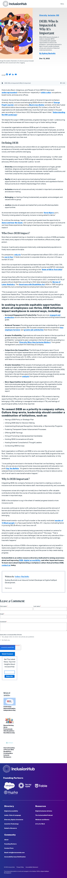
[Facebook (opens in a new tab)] (55, 770)
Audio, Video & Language (12, 815)
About (6, 839)
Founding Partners (10, 844)
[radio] (33, 637)
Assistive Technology (11, 824)
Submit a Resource (10, 828)
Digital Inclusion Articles (43, 811)
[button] (2, 83)
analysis (25, 376)
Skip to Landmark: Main (39, 1)
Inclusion (51, 15)
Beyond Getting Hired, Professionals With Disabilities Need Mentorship (9, 729)
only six (17, 255)
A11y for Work (40, 824)
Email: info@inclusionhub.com (14, 852)
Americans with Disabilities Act (32, 284)
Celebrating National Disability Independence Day (10, 708)
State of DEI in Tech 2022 (52, 269)
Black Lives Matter (37, 105)
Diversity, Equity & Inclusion (13, 819)
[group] (33, 83)
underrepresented (9, 92)
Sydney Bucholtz (22, 576)
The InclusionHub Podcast (44, 815)
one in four (8, 257)
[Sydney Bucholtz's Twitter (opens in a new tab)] (15, 588)
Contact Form (8, 848)
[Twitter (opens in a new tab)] (59, 770)
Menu (62, 4)
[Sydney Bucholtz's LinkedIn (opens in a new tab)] (13, 588)
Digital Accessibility (11, 811)
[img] (61, 83)
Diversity (43, 15)
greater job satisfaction (34, 330)
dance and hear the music (12, 223)
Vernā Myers (49, 213)
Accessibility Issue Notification (15, 857)
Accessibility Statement (32, 867)
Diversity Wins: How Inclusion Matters (35, 342)
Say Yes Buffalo (12, 468)
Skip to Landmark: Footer (56, 1)
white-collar (46, 92)
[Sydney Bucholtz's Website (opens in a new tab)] (18, 588)
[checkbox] (33, 638)
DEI (57, 15)
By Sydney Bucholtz (47, 53)
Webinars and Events (42, 819)
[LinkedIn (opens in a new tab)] (63, 770)
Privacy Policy (20, 867)
